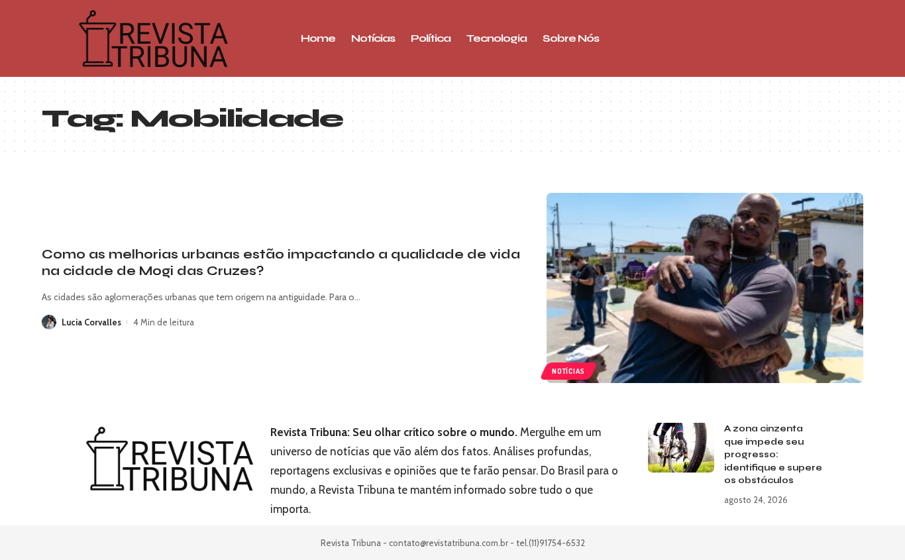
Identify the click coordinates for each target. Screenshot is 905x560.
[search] (774, 38)
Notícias (568, 371)
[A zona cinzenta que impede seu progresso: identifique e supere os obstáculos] (681, 448)
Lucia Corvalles (91, 322)
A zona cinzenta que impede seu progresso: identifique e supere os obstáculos (773, 454)
